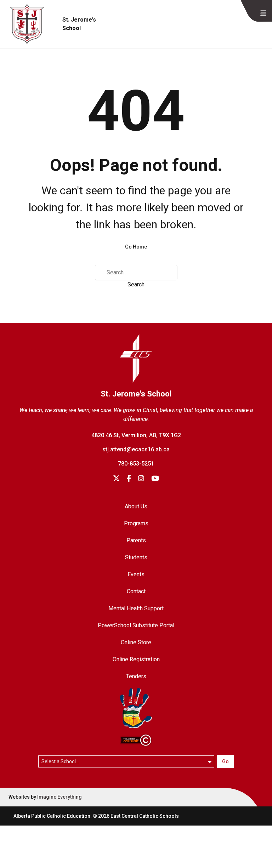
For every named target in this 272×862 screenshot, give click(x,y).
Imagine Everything (59, 797)
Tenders (136, 676)
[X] (116, 479)
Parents (136, 540)
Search (136, 284)
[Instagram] (141, 479)
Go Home (136, 247)
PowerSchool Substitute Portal (136, 625)
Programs (136, 523)
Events (136, 574)
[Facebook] (129, 479)
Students (136, 557)
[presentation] (263, 13)
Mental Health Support (136, 608)
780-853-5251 (136, 463)
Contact (136, 591)
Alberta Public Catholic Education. (52, 816)
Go (225, 761)
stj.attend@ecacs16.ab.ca (136, 449)
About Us (136, 506)
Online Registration (136, 659)
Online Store (136, 642)
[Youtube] (155, 479)
